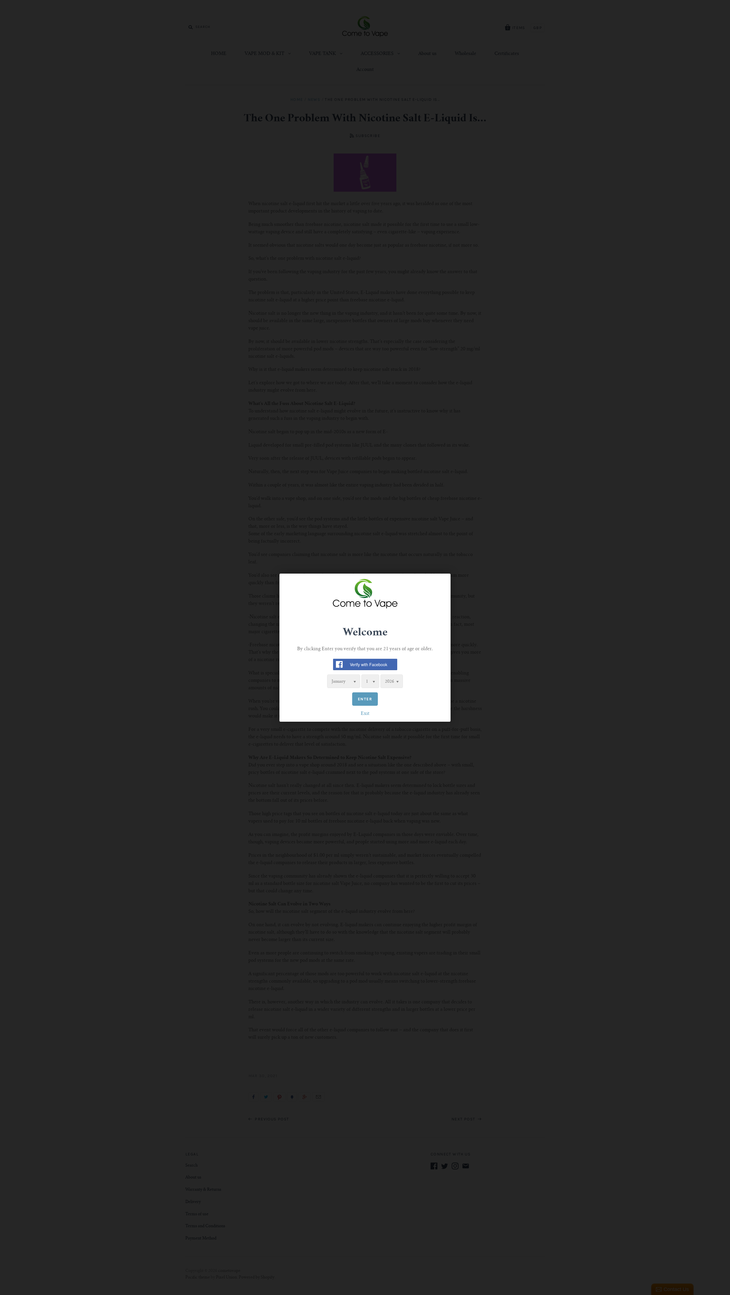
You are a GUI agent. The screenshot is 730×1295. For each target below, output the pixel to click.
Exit (365, 713)
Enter (365, 698)
